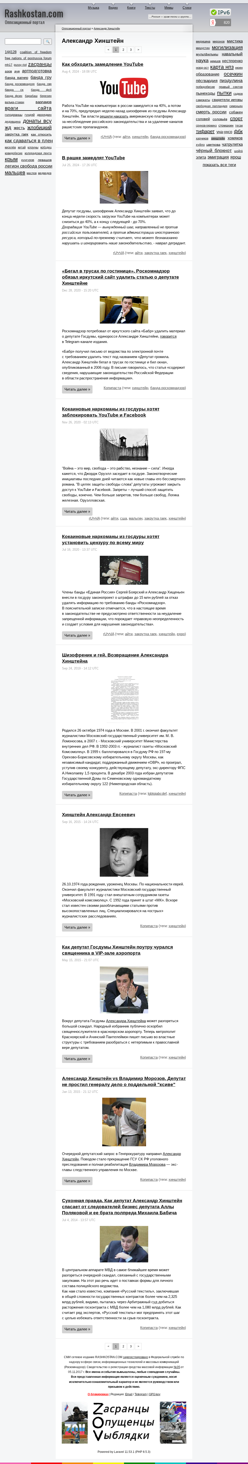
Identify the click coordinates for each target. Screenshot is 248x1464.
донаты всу (37, 121)
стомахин (225, 125)
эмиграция (218, 157)
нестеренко (232, 61)
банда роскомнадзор (20, 84)
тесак (239, 125)
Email (129, 1394)
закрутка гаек (16, 134)
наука (202, 60)
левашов (45, 160)
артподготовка (37, 70)
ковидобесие (14, 153)
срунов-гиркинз (206, 125)
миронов (219, 41)
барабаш (31, 96)
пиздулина (231, 80)
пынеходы (205, 93)
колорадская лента (38, 153)
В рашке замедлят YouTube (93, 157)
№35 (177, 1367)
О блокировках (98, 1394)
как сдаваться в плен (29, 140)
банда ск (14, 90)
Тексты (150, 7)
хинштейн (140, 137)
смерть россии (211, 112)
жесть (19, 128)
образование (207, 74)
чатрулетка (232, 144)
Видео (113, 7)
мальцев (15, 172)
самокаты (203, 100)
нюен (239, 67)
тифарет (205, 131)
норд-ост (202, 67)
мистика (235, 41)
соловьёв (220, 119)
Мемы (168, 7)
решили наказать (114, 116)
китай (22, 147)
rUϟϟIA (106, 137)
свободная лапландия (211, 106)
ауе (17, 71)
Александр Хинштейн (107, 28)
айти (126, 137)
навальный (232, 54)
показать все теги (219, 165)
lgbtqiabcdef (157, 793)
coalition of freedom (36, 52)
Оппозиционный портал (76, 28)
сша (123, 518)
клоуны (33, 147)
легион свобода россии (28, 166)
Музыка (93, 7)
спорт (236, 118)
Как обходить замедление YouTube (102, 64)
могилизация (227, 47)
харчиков (202, 138)
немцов (215, 61)
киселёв (10, 147)
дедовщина (13, 121)
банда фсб (41, 90)
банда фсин (13, 96)
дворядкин (44, 115)
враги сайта (28, 108)
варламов (44, 102)
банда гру (41, 77)
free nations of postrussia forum (28, 58)
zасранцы (40, 64)
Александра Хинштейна (126, 1021)
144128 (10, 52)
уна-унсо (224, 132)
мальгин (135, 518)
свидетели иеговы (227, 100)
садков (238, 93)
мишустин (203, 48)
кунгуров (27, 160)
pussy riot (20, 65)
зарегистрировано (135, 1357)
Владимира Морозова (147, 1164)
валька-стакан (14, 102)
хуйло (200, 144)
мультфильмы (207, 54)
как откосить (41, 134)
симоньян (236, 106)
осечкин (233, 74)
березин (46, 96)
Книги (131, 7)
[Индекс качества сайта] (220, 23)
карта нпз (221, 67)
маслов (32, 173)
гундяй (30, 115)
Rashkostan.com (34, 13)
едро (181, 634)
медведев (44, 173)
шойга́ (238, 151)
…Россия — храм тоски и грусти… (170, 16)
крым (11, 159)
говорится (168, 336)
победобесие (205, 87)
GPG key (154, 1394)
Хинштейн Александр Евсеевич (98, 814)
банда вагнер (16, 78)
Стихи (187, 7)
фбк (238, 131)
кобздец (46, 147)
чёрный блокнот (214, 150)
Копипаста (112, 388)
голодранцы (13, 115)
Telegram (141, 1394)
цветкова (213, 144)
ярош (235, 157)
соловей (203, 119)
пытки (224, 93)
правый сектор (231, 87)
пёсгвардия (206, 80)
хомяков (235, 138)
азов (8, 71)
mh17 (8, 65)
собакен (236, 112)
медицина (203, 41)
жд (8, 127)
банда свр (44, 84)
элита (201, 157)
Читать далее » (77, 138)
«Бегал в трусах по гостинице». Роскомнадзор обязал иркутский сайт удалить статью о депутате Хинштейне (120, 277)
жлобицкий (39, 127)
